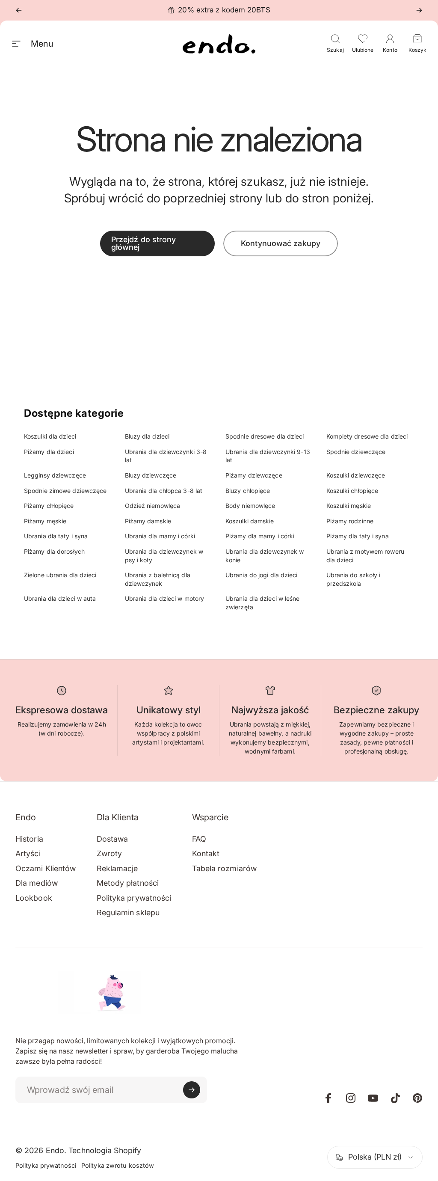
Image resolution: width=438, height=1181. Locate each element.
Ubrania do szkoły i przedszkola (353, 579)
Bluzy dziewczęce (151, 475)
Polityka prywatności (134, 897)
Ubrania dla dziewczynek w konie (264, 556)
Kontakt (206, 853)
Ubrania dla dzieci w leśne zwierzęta (262, 603)
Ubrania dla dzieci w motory (164, 598)
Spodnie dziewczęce (356, 451)
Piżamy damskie (148, 521)
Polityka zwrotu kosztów (117, 1165)
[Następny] (419, 10)
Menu (42, 44)
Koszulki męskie (348, 505)
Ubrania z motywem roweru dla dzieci (365, 556)
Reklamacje (117, 868)
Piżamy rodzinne (350, 521)
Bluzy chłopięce (247, 490)
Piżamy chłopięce (49, 505)
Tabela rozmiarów (224, 868)
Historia (29, 838)
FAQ (199, 838)
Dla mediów (36, 882)
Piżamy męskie (45, 521)
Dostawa (112, 838)
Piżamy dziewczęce (253, 475)
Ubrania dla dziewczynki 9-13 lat (267, 456)
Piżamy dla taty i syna (357, 536)
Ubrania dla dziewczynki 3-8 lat (166, 456)
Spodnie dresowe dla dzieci (264, 436)
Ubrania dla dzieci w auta (60, 598)
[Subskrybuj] (191, 1089)
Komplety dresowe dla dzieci (367, 436)
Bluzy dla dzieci (147, 436)
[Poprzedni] (18, 10)
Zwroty (109, 853)
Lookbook (33, 897)
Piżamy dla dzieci (49, 451)
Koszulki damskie (249, 521)
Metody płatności (128, 882)
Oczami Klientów (45, 868)
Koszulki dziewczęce (355, 475)
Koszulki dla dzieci (50, 436)
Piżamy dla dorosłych (54, 551)
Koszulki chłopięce (352, 490)
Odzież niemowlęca (153, 505)
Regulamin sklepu (128, 912)
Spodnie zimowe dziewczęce (65, 490)
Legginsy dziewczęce (55, 475)
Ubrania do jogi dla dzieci (261, 575)
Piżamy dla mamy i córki (259, 536)
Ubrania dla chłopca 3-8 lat (164, 490)
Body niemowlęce (250, 505)
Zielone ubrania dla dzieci (60, 575)
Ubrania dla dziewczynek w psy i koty (164, 556)
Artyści (28, 853)
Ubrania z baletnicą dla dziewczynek (157, 579)
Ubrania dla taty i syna (56, 536)
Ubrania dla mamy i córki (160, 536)
